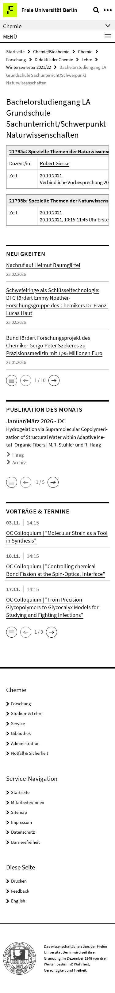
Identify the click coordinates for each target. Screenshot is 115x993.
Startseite (15, 51)
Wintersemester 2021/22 (28, 67)
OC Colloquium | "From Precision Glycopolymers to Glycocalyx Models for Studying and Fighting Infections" (52, 607)
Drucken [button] (19, 881)
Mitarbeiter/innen (27, 802)
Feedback (20, 891)
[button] (11, 380)
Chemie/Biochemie (51, 51)
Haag (18, 454)
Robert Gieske (54, 163)
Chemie (85, 51)
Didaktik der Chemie (54, 59)
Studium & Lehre (26, 713)
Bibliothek (21, 733)
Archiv (19, 462)
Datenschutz (23, 832)
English (18, 901)
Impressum (21, 822)
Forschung (16, 59)
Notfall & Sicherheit (29, 753)
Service (18, 723)
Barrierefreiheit (25, 842)
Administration (25, 743)
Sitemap (19, 812)
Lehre (87, 59)
